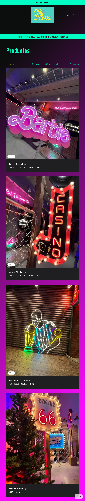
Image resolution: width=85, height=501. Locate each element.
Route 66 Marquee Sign (18, 488)
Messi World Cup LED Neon (19, 380)
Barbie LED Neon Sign (17, 164)
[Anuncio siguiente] (80, 36)
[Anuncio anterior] (4, 36)
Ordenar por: (36, 64)
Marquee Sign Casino (17, 272)
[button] (5, 15)
